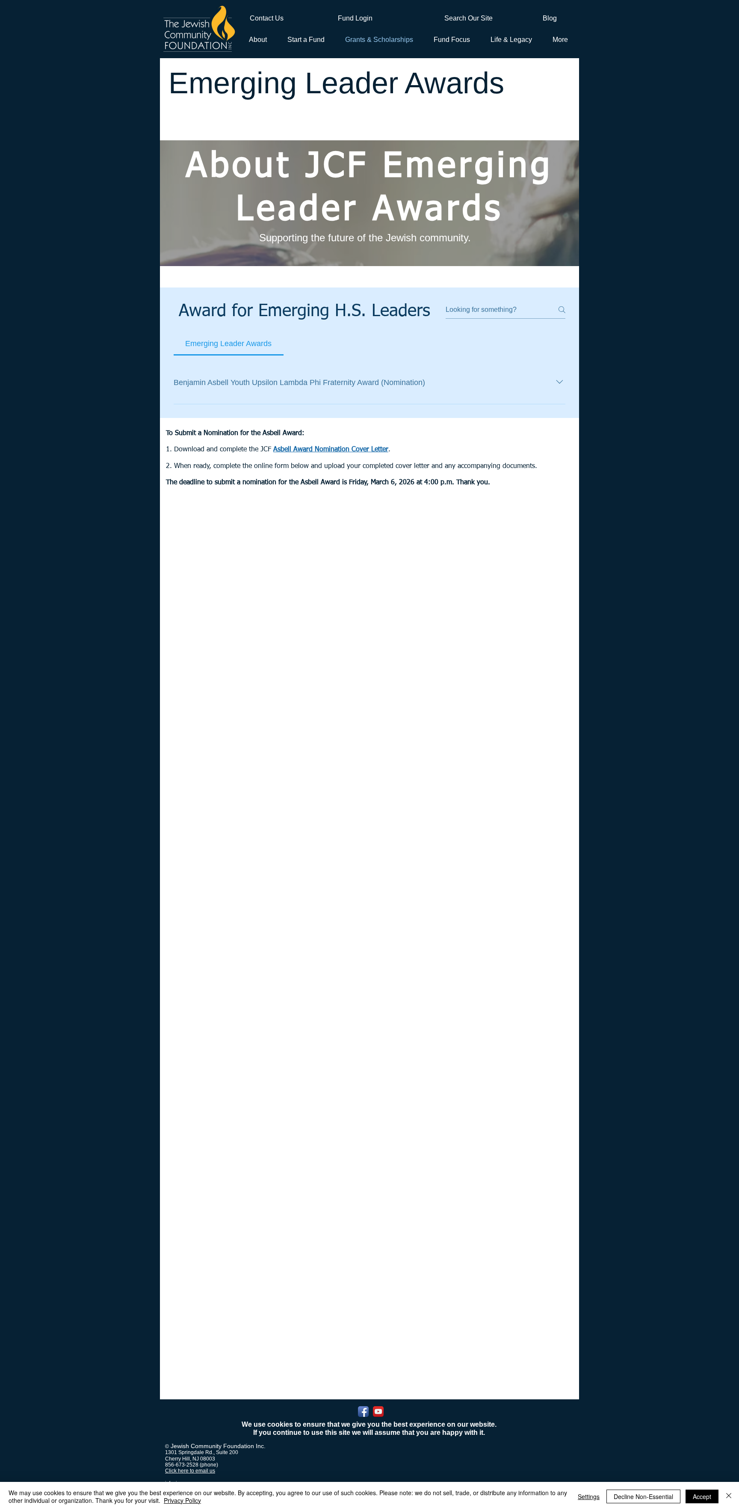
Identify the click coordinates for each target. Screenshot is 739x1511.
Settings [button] (589, 1496)
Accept (702, 1496)
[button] (304, 39)
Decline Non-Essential (643, 1496)
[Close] (729, 1496)
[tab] (229, 344)
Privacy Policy (182, 1500)
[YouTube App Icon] (378, 1411)
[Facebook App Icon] (363, 1411)
